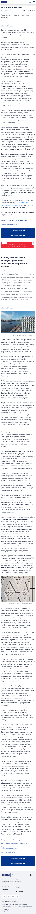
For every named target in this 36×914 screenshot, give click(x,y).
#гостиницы (17, 840)
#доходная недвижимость (9, 843)
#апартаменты (6, 840)
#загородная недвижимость (18, 221)
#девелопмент (24, 843)
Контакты (5, 886)
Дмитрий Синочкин (6, 11)
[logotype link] (5, 2)
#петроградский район (8, 852)
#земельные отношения (9, 224)
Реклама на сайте (20, 886)
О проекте (5, 889)
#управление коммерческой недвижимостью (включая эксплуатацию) (15, 848)
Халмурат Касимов (6, 270)
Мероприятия (20, 891)
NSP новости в (16, 230)
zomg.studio (5, 911)
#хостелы (4, 221)
